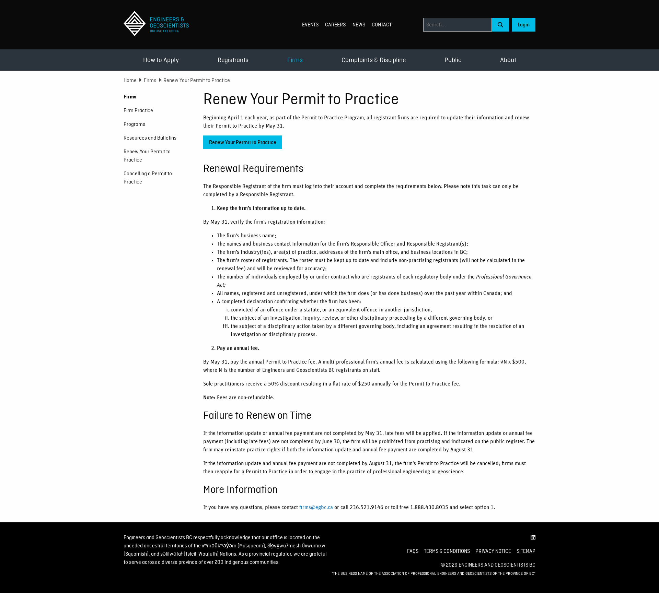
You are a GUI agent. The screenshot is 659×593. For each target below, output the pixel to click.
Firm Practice (138, 110)
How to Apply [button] (161, 60)
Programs (134, 124)
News (358, 25)
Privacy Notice (493, 551)
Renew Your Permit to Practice (242, 142)
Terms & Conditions (447, 551)
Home (130, 80)
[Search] (500, 25)
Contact (382, 25)
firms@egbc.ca (316, 507)
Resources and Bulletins (150, 138)
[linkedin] (533, 537)
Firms (150, 80)
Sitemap (526, 551)
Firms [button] (295, 60)
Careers (335, 25)
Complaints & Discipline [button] (374, 60)
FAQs (412, 551)
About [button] (508, 60)
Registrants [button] (233, 60)
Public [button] (452, 60)
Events (310, 25)
